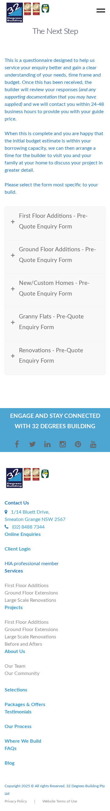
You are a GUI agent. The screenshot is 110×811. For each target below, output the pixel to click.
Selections (16, 689)
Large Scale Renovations (30, 600)
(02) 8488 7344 (28, 527)
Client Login (18, 549)
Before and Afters (23, 644)
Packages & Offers (25, 704)
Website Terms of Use (59, 801)
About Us (15, 651)
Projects (14, 607)
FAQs (10, 748)
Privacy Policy (16, 801)
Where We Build (23, 741)
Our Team (15, 666)
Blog (9, 763)
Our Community (22, 673)
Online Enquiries (23, 534)
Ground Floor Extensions (31, 592)
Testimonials (18, 711)
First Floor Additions (27, 585)
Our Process (18, 726)
